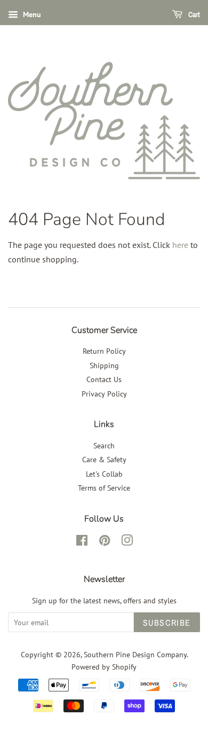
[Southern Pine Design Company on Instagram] (127, 542)
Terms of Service (104, 488)
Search (104, 445)
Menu (31, 14)
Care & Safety (104, 459)
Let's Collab (104, 474)
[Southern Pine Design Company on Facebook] (82, 542)
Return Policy (104, 351)
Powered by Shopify (104, 667)
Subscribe (167, 622)
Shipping (104, 365)
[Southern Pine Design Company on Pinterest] (104, 542)
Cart (193, 14)
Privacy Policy (104, 394)
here (180, 244)
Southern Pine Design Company (135, 654)
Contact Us (104, 379)
